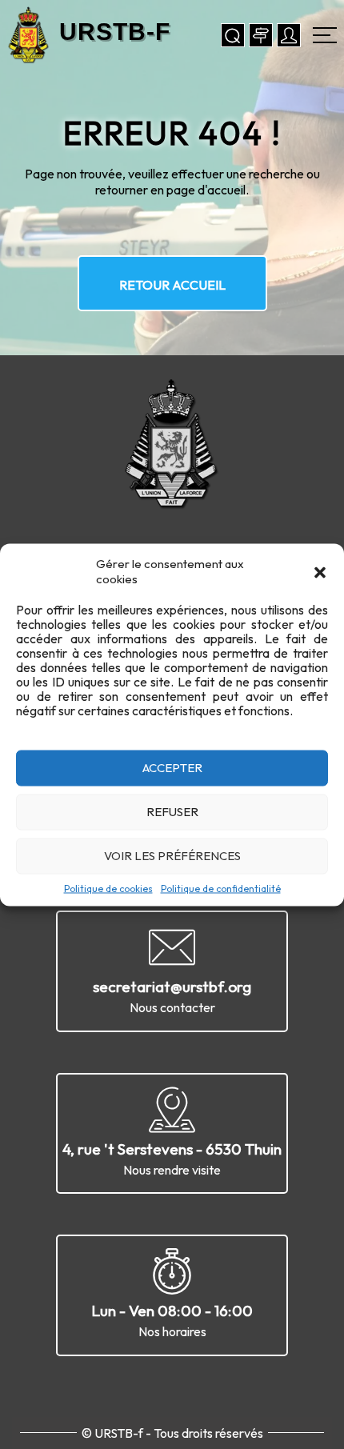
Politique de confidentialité (221, 888)
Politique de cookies (108, 888)
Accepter (172, 767)
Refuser (172, 811)
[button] (320, 570)
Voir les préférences (172, 855)
